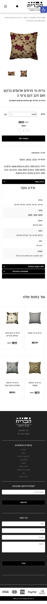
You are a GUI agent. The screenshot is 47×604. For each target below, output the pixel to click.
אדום (40, 215)
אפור (35, 215)
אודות (23, 449)
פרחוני (25, 18)
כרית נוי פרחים (34, 173)
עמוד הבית (41, 18)
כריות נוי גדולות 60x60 (20, 166)
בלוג (23, 453)
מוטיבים (32, 18)
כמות (23, 126)
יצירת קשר (23, 476)
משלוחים (23, 459)
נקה (5, 114)
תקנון (23, 463)
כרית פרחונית (21, 173)
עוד (23, 473)
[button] (43, 9)
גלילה (34, 159)
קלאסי (22, 159)
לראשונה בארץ (23, 456)
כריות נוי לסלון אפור (26, 169)
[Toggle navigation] (5, 6)
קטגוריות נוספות (23, 470)
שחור (30, 215)
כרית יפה (13, 169)
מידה (43, 114)
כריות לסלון (35, 166)
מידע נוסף (23, 466)
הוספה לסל (23, 138)
